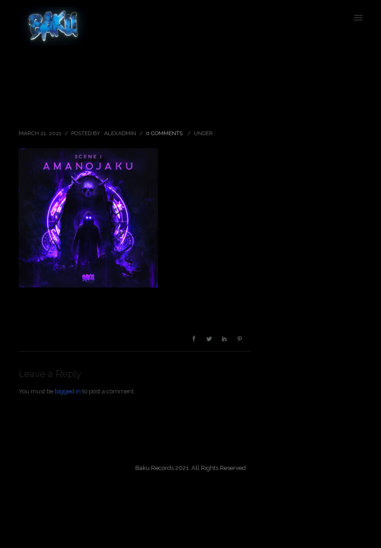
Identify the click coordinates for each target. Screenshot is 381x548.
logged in (68, 391)
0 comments (164, 133)
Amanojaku (45, 112)
